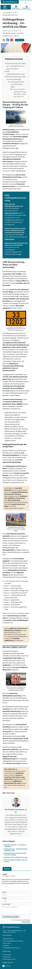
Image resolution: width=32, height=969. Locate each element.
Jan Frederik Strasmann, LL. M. (13, 30)
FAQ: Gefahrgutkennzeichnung (15, 72)
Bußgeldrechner (8, 939)
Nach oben (27, 922)
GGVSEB (6, 391)
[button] (3, 39)
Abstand (6, 945)
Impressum (7, 957)
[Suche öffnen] (25, 1)
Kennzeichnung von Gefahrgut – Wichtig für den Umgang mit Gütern (16, 66)
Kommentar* (6, 904)
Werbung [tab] (7, 869)
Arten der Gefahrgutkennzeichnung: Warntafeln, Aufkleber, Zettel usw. (20, 92)
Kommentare (19, 40)
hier (20, 254)
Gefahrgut (6, 154)
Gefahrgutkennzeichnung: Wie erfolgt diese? (18, 84)
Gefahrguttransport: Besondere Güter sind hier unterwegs (15, 854)
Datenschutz (7, 954)
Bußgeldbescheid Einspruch (12, 948)
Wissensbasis (8, 12)
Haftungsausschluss (10, 959)
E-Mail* (4, 898)
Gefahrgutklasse (9, 239)
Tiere (12, 438)
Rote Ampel (7, 943)
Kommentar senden (12, 917)
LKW (4, 179)
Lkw (16, 12)
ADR (7, 354)
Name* (4, 892)
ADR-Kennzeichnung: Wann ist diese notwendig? (16, 78)
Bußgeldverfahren (16, 834)
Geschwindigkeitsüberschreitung (13, 941)
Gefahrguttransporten (11, 213)
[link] (26, 7)
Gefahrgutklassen (12, 613)
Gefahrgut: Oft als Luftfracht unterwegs (15, 857)
